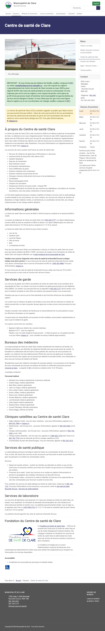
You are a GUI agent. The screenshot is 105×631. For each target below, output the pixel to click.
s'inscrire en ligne (11, 368)
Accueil (8, 14)
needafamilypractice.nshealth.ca (28, 86)
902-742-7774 (14, 438)
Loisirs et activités (46, 14)
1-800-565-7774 (56, 436)
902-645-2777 (50, 220)
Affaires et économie (29, 14)
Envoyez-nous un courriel (18, 606)
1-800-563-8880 (58, 263)
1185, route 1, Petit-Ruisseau (19, 596)
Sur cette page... (14, 74)
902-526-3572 (68, 441)
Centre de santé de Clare (89, 57)
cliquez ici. (19, 266)
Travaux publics (85, 70)
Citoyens (16, 14)
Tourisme (71, 14)
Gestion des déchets (87, 61)
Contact (79, 14)
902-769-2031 (14, 601)
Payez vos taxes (86, 46)
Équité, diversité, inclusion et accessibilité (89, 51)
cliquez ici (24, 146)
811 (71, 83)
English (96, 4)
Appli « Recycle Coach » (89, 66)
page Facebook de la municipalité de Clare (49, 254)
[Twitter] (10, 611)
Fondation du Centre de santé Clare (52, 526)
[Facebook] (6, 611)
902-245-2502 (65, 426)
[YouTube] (15, 611)
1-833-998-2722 (29, 507)
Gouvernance (60, 14)
